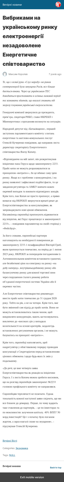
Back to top (55, 467)
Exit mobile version (32, 477)
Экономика (22, 448)
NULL (12, 455)
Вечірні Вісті (10, 440)
